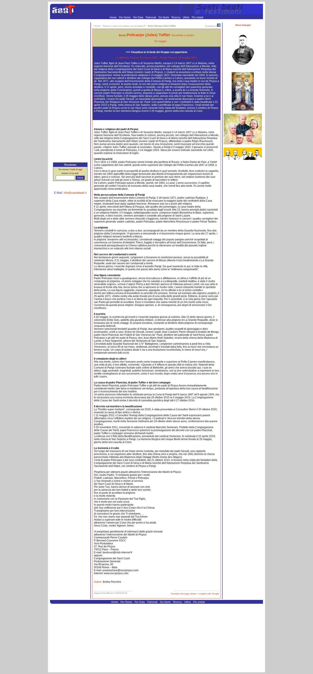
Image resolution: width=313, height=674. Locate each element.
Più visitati (197, 17)
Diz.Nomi (164, 17)
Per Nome (125, 17)
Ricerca (176, 17)
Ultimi (186, 17)
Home (113, 17)
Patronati (151, 17)
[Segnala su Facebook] (218, 25)
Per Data (138, 17)
